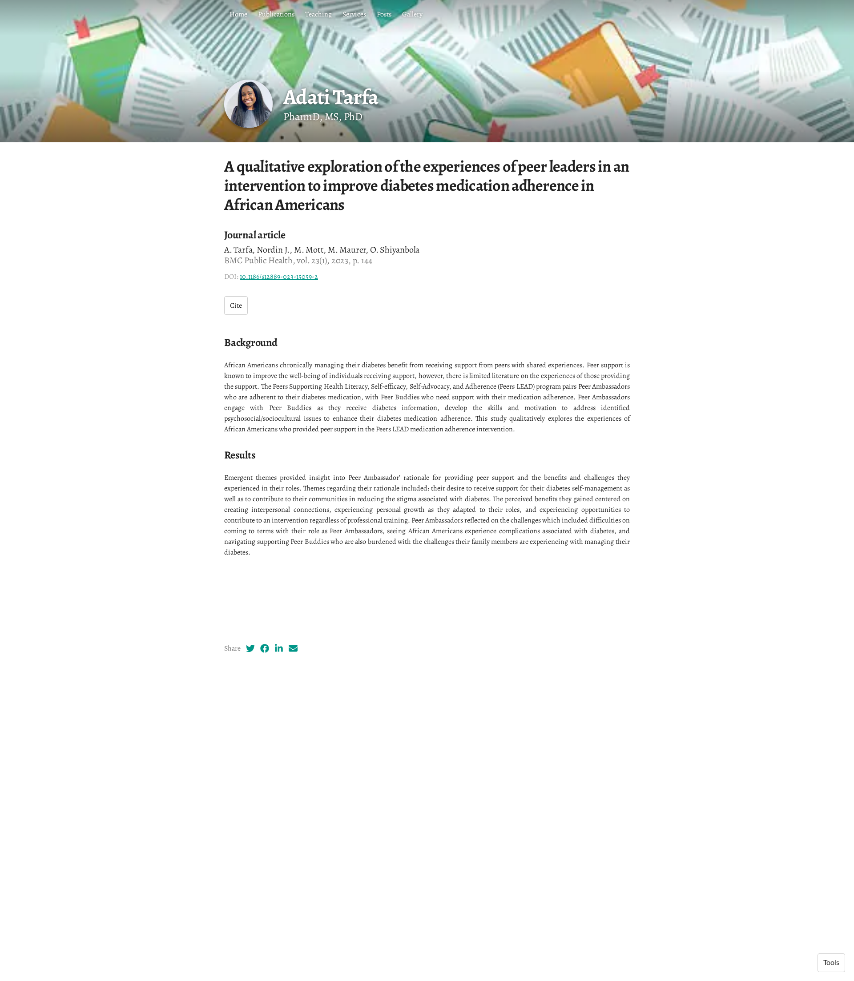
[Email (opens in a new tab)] (293, 648)
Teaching (318, 14)
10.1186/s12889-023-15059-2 (279, 276)
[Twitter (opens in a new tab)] (250, 648)
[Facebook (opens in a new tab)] (264, 648)
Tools (831, 962)
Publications (276, 14)
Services (354, 14)
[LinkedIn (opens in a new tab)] (278, 648)
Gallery (412, 14)
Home (238, 14)
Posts (384, 14)
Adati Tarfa (330, 97)
